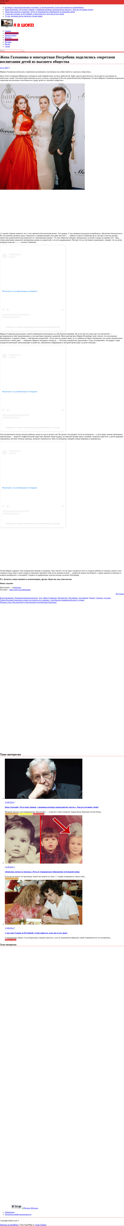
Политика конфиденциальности (18, 1214)
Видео (7, 44)
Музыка (8, 42)
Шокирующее (10, 35)
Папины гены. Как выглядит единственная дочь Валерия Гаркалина (28, 602)
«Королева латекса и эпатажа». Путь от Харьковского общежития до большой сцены (40, 12)
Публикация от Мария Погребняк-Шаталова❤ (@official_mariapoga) (33, 427)
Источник (120, 594)
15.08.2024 (9, 867)
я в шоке (107, 598)
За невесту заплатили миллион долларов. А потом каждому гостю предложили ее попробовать (44, 7)
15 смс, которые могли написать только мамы (23, 16)
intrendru (17, 587)
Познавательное (11, 40)
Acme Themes (40, 1225)
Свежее (8, 31)
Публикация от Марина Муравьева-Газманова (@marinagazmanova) (33, 327)
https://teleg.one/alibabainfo (20, 590)
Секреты (99, 598)
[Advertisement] (62, 211)
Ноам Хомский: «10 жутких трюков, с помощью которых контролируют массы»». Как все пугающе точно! (49, 9)
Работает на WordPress (9, 1225)
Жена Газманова (50, 598)
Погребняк (73, 598)
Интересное (63, 598)
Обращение (9, 1212)
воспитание (33, 598)
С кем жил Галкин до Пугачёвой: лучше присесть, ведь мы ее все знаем (34, 14)
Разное (92, 598)
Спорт (7, 46)
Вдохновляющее (12, 33)
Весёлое (8, 38)
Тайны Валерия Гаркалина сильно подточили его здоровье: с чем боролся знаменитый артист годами (42, 600)
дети (40, 598)
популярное (83, 598)
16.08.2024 (9, 802)
